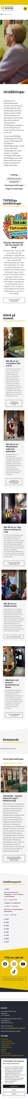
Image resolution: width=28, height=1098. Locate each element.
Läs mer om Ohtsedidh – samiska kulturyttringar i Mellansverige (14, 858)
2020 (7, 935)
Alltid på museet (14, 178)
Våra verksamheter (6, 1041)
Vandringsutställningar (14, 185)
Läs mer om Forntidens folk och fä (14, 403)
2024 (7, 922)
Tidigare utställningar (14, 189)
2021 (7, 932)
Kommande (14, 182)
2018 (7, 942)
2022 (7, 929)
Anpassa (14, 1094)
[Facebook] (5, 964)
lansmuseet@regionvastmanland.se (15, 1028)
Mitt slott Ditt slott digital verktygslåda (12, 1055)
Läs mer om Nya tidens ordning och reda (14, 563)
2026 (7, 889)
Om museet (4, 1039)
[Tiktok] (14, 971)
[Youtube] (23, 964)
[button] (25, 9)
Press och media (6, 1053)
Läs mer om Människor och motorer (14, 714)
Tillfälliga (14, 175)
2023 (7, 925)
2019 (7, 938)
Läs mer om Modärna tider (13, 637)
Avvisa (14, 1090)
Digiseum (4, 1049)
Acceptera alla (14, 1086)
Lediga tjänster (5, 1045)
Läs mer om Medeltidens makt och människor (14, 481)
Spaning (3, 1051)
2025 (7, 919)
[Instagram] (14, 964)
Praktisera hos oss (6, 1047)
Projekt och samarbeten (8, 1043)
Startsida (4, 14)
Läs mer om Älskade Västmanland (14, 300)
